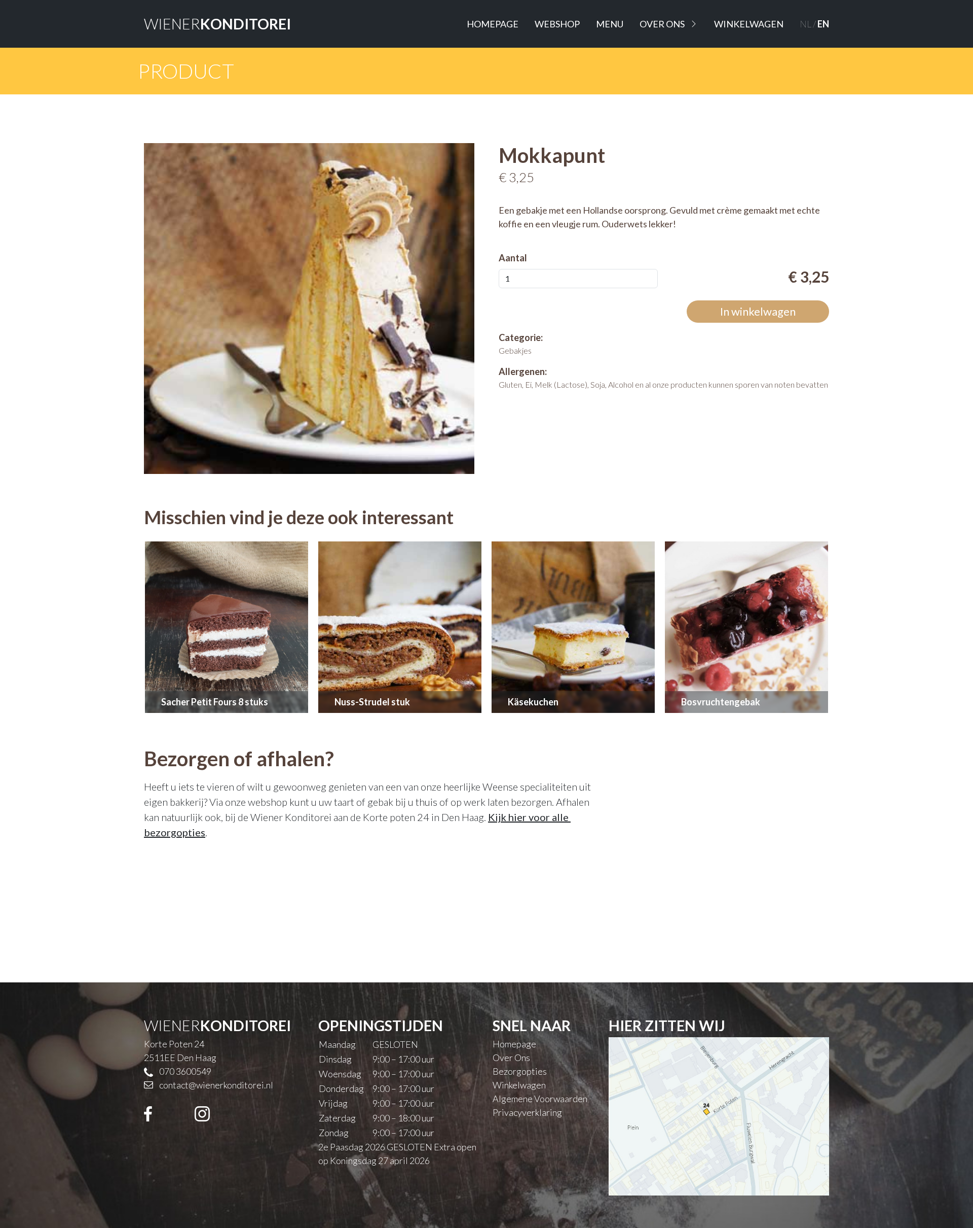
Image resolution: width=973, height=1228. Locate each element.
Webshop (557, 23)
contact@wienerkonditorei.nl (216, 1084)
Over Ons (662, 23)
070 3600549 (185, 1071)
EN (823, 23)
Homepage (492, 23)
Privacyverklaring (527, 1112)
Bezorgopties (520, 1071)
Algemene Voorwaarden (540, 1098)
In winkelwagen (758, 311)
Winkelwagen (748, 23)
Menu (609, 23)
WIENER (217, 23)
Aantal (513, 257)
